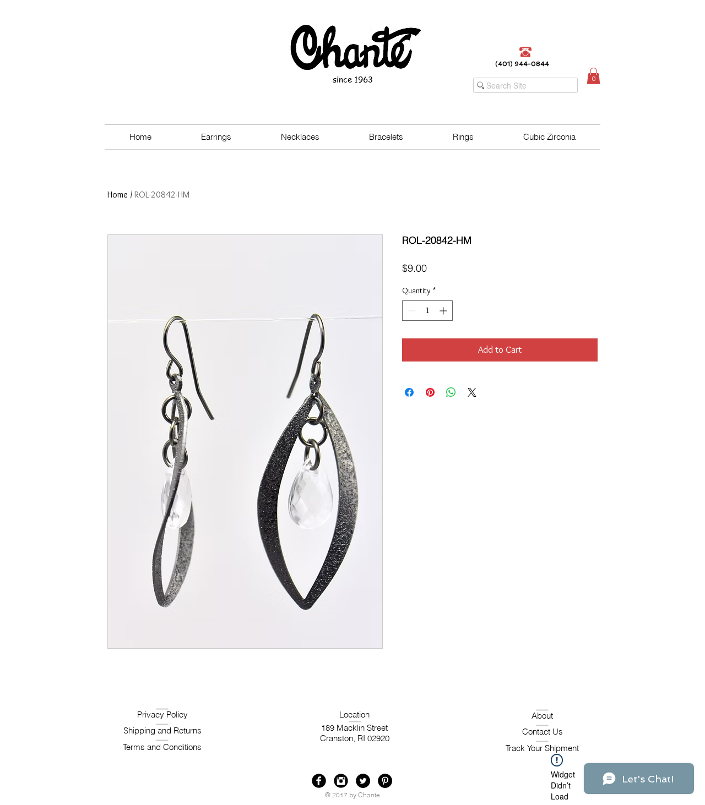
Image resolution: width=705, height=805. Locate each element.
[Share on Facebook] (409, 392)
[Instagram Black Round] (341, 781)
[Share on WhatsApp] (451, 392)
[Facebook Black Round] (319, 781)
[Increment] (444, 310)
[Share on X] (472, 392)
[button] (593, 76)
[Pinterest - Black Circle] (385, 781)
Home (117, 194)
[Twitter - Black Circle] (363, 781)
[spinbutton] (427, 310)
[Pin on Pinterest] (430, 392)
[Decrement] (410, 310)
